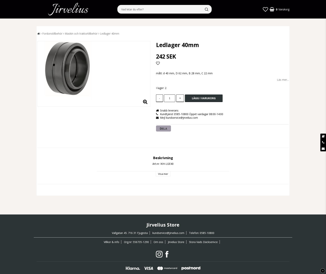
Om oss (158, 242)
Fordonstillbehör (52, 33)
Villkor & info (111, 242)
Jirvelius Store (176, 242)
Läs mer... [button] (283, 79)
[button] (265, 9)
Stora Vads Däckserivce (203, 242)
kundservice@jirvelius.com (168, 233)
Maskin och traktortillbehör (81, 33)
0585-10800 (207, 233)
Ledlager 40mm (109, 33)
